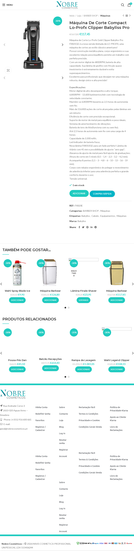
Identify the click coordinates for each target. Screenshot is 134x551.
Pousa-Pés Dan (17, 360)
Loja (79, 15)
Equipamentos (107, 216)
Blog (61, 426)
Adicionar (79, 193)
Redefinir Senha (42, 413)
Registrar (63, 449)
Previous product (123, 15)
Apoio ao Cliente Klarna (118, 419)
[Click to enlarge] (8, 70)
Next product (130, 15)
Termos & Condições (88, 413)
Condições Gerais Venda (90, 426)
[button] (17, 300)
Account (63, 456)
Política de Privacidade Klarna (119, 409)
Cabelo (95, 216)
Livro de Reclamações (116, 428)
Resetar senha (63, 441)
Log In (62, 433)
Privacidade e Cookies (89, 420)
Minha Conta (41, 407)
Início (72, 15)
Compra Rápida (102, 193)
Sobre (62, 407)
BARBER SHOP (91, 15)
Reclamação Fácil (87, 407)
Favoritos (39, 420)
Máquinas (105, 15)
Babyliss (86, 216)
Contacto (63, 413)
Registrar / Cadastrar (40, 428)
